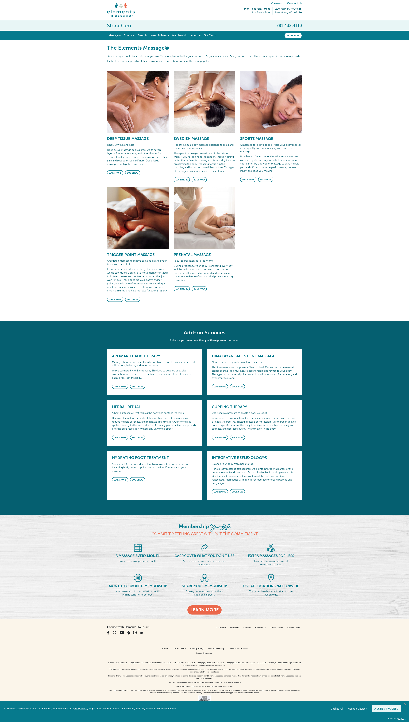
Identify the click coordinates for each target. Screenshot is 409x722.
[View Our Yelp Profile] (128, 632)
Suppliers (234, 627)
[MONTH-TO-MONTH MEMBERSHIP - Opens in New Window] (138, 577)
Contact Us (294, 3)
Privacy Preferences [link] (204, 653)
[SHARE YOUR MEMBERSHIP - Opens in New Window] (204, 577)
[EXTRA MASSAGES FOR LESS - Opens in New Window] (271, 547)
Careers (276, 3)
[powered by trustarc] (401, 718)
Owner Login (293, 627)
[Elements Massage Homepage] (123, 10)
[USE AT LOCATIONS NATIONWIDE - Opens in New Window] (271, 577)
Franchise (221, 627)
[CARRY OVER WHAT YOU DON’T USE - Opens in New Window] (204, 547)
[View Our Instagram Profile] (135, 632)
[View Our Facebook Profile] (108, 632)
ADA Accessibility (216, 648)
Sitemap (165, 648)
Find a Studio (276, 627)
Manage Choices (357, 708)
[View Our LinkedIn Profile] (141, 632)
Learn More (115, 173)
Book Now (293, 35)
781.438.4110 (289, 25)
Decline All (336, 708)
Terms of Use (180, 648)
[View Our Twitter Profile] (114, 632)
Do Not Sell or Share (238, 648)
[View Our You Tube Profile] (121, 632)
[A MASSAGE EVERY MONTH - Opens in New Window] (138, 547)
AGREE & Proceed (386, 708)
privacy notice (80, 708)
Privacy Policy (197, 648)
